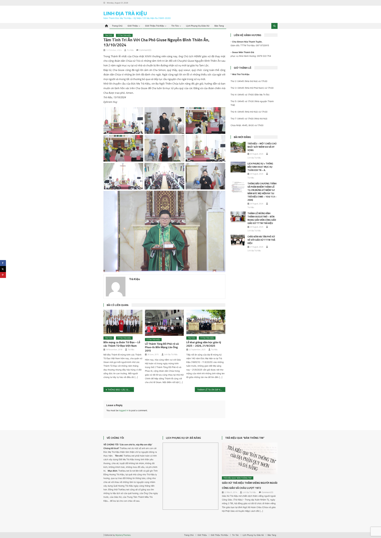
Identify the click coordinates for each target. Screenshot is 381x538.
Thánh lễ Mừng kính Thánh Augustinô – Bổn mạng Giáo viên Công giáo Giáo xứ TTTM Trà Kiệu (262, 218)
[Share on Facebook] (3, 263)
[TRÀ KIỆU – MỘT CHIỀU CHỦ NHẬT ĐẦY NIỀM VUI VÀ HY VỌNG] (238, 147)
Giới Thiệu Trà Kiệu (154, 25)
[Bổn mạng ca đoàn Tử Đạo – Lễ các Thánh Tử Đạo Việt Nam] (122, 322)
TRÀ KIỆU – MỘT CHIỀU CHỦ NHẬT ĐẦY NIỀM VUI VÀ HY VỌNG (262, 147)
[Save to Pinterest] (3, 275)
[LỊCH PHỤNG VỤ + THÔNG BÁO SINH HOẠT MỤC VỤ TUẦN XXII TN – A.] (238, 167)
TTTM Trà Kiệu (124, 35)
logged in (123, 410)
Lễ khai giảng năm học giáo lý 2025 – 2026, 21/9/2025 (203, 344)
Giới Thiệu (133, 25)
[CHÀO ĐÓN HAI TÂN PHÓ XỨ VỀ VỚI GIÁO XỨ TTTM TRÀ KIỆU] (238, 240)
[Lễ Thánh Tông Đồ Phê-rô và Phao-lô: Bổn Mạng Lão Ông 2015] (164, 323)
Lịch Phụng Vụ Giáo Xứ (197, 25)
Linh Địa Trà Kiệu (125, 13)
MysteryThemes (123, 535)
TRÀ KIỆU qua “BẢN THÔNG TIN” (244, 438)
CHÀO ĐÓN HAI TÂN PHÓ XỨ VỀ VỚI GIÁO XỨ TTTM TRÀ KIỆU (261, 240)
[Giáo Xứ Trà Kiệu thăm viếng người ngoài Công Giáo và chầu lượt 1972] (250, 459)
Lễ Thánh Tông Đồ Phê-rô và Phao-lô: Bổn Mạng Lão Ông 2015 (162, 347)
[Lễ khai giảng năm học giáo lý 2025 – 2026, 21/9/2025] (205, 322)
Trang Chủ (117, 25)
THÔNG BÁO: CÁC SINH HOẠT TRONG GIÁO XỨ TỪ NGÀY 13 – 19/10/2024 (121, 389)
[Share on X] (3, 269)
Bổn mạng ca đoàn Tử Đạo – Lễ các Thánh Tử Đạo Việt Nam (121, 344)
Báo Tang (219, 25)
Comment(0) (145, 50)
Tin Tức (175, 25)
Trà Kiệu (130, 50)
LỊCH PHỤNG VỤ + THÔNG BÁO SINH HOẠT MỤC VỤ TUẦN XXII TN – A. (260, 167)
